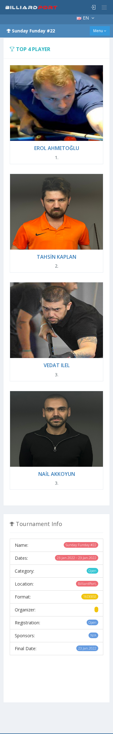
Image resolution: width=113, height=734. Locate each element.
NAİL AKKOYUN (56, 474)
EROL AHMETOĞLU (56, 148)
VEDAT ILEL (57, 365)
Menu (98, 30)
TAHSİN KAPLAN (56, 256)
